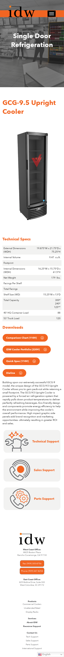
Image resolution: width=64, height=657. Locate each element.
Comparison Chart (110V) (21, 338)
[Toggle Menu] (51, 13)
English (46, 654)
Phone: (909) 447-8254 (32, 571)
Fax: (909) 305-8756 (32, 563)
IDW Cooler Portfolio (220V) (23, 349)
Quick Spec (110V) (17, 361)
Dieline (10, 373)
